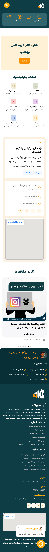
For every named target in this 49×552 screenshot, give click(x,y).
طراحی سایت (13, 90)
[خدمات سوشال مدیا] (35, 101)
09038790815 (30, 358)
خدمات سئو (35, 90)
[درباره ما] (20, 17)
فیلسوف (39, 404)
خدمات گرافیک (14, 106)
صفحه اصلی (39, 21)
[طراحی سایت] (13, 86)
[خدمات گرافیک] (13, 101)
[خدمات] (29, 17)
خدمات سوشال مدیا (35, 106)
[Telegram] (33, 211)
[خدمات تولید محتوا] (13, 118)
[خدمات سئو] (35, 86)
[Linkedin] (29, 505)
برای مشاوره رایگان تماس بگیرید (23, 352)
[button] (3, 309)
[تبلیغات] (35, 118)
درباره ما (19, 21)
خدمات (29, 21)
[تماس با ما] (9, 17)
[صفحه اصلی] (39, 17)
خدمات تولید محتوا (14, 122)
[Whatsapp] (33, 505)
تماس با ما (9, 21)
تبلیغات (35, 122)
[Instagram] (39, 211)
